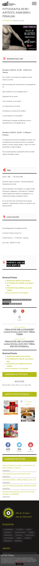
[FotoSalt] (11, 3)
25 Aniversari (8, 529)
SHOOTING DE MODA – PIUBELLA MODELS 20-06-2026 (19, 479)
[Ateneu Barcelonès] (27, 414)
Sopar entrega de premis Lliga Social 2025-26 (16, 474)
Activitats (15, 300)
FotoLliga (19, 535)
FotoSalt (6, 20)
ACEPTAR (19, 564)
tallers (18, 304)
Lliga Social (29, 535)
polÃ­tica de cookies (20, 561)
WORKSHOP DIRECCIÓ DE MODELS (19, 281)
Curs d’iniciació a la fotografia (17, 293)
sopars (19, 538)
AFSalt (22, 300)
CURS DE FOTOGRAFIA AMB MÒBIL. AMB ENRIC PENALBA (19, 485)
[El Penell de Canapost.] (27, 403)
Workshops (6, 302)
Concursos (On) (20, 532)
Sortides (27, 538)
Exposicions (8, 535)
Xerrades (18, 541)
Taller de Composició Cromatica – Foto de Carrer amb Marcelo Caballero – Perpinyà (18, 466)
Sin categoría (8, 538)
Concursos (7, 532)
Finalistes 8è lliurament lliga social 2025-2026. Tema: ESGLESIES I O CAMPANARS (18, 493)
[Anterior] (5, 381)
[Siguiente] (33, 381)
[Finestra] (10, 407)
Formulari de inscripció (15, 264)
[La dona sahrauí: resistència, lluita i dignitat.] (10, 430)
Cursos (28, 300)
